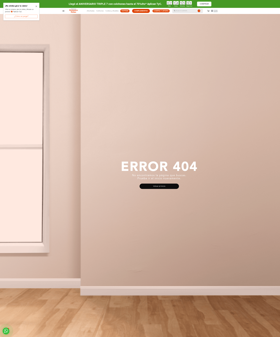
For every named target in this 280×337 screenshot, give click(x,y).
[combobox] (189, 11)
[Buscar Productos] (199, 11)
